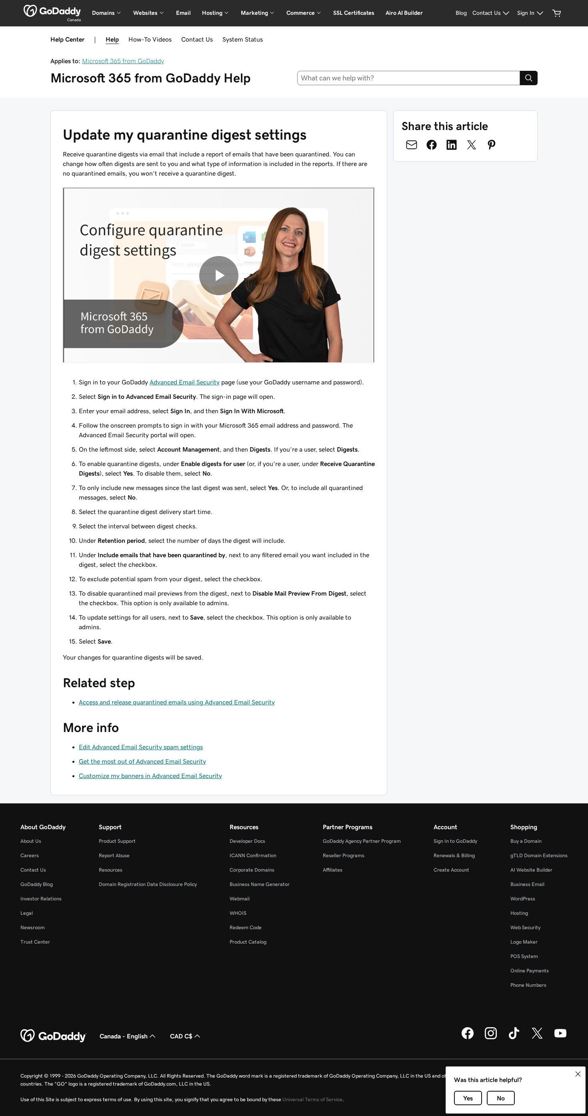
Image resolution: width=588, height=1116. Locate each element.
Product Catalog (248, 941)
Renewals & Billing (454, 855)
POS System (524, 956)
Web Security (525, 927)
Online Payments (529, 970)
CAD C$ (181, 1036)
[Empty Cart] (556, 13)
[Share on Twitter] (472, 144)
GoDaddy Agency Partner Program (362, 841)
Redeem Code (246, 927)
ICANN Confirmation (253, 855)
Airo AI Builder (404, 13)
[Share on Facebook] (432, 144)
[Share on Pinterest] (492, 144)
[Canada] (52, 10)
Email (183, 13)
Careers (29, 855)
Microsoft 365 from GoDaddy (123, 61)
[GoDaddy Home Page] (53, 1036)
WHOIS (238, 913)
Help (112, 39)
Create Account (451, 869)
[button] (578, 1074)
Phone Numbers (528, 985)
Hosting (519, 913)
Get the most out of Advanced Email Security (142, 761)
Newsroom (32, 927)
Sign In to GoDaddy (455, 841)
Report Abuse (114, 855)
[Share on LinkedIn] (452, 144)
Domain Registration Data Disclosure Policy (148, 884)
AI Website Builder (531, 869)
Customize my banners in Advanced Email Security (150, 775)
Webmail (240, 898)
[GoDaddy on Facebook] (467, 1038)
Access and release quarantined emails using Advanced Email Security (177, 702)
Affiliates (332, 869)
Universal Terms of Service (312, 1099)
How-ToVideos (150, 39)
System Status (242, 39)
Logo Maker (524, 941)
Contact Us (197, 39)
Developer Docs (247, 841)
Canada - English (124, 1036)
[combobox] (409, 78)
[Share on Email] (412, 144)
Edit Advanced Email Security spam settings (141, 747)
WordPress (522, 898)
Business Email (527, 884)
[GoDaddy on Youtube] (560, 1038)
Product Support (117, 841)
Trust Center (35, 941)
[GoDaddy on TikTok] (514, 1038)
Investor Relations (41, 898)
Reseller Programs (343, 855)
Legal (26, 913)
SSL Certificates (353, 13)
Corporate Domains (252, 869)
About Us (30, 841)
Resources (110, 869)
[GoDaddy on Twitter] (537, 1038)
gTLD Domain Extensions (539, 855)
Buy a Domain (526, 841)
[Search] (529, 78)
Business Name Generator (260, 884)
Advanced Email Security (185, 382)
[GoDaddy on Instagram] (491, 1038)
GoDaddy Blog (36, 884)
